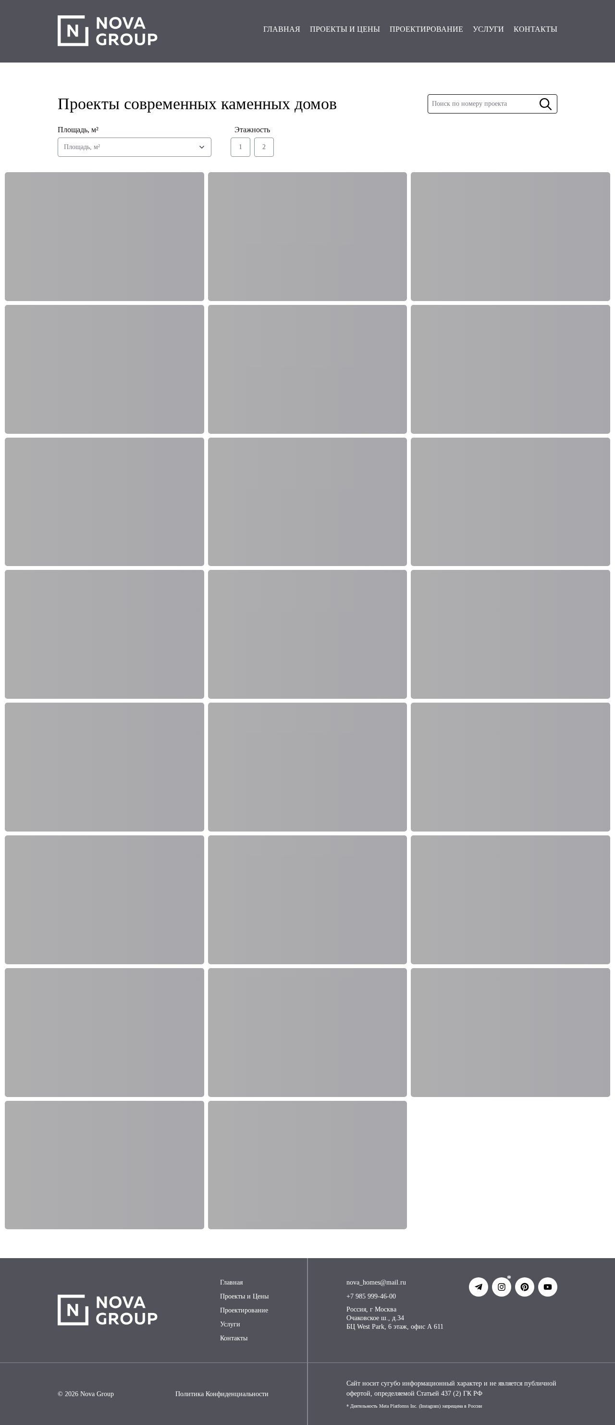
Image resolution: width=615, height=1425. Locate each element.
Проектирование (244, 1310)
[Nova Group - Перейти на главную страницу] (108, 31)
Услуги (230, 1324)
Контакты (233, 1338)
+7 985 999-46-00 (371, 1296)
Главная (231, 1282)
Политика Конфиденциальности (222, 1394)
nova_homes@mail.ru (376, 1282)
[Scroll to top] (585, 1404)
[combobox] (134, 147)
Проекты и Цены (244, 1296)
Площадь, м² (78, 130)
